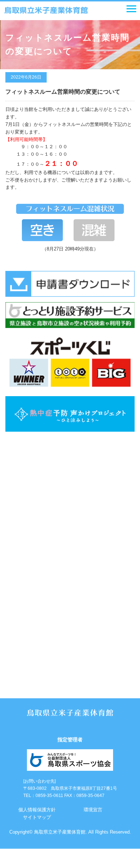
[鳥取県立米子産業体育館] (46, 10)
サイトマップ (37, 817)
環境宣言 (93, 809)
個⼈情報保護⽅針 (37, 809)
